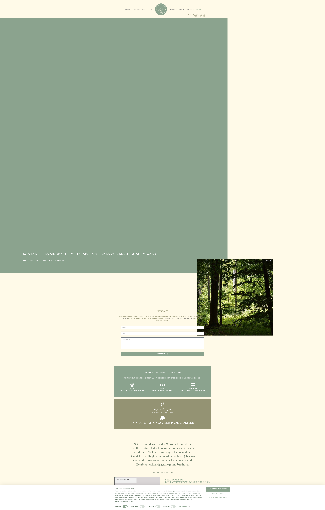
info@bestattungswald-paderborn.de (178, 318)
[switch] (142, 506)
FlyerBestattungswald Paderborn (132, 389)
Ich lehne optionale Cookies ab (218, 497)
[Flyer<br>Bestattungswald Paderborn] (132, 385)
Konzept (145, 9)
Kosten (181, 9)
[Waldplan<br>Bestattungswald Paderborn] (193, 385)
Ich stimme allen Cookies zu (218, 488)
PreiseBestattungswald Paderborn (162, 389)
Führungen (189, 9)
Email (121, 331)
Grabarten (172, 9)
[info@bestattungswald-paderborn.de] (162, 418)
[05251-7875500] (162, 404)
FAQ (151, 9)
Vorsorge (136, 9)
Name (121, 325)
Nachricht (122, 336)
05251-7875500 (200, 16)
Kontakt (198, 9)
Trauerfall (127, 9)
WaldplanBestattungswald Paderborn (193, 389)
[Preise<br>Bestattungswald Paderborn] (162, 385)
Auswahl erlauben (218, 493)
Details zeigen (183, 506)
